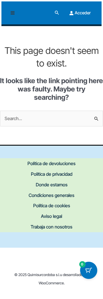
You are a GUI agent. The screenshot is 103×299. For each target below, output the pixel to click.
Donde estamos (52, 184)
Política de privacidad (51, 174)
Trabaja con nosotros (51, 227)
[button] (57, 12)
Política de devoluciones (51, 163)
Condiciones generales (51, 195)
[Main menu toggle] (12, 12)
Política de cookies (51, 205)
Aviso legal (51, 216)
